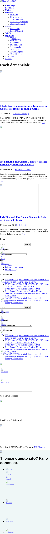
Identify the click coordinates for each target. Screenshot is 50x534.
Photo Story (15, 28)
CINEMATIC (16, 40)
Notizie (8, 10)
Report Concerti (16, 31)
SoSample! (14, 49)
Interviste (9, 12)
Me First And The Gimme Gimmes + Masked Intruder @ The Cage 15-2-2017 (23, 163)
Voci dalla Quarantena (19, 22)
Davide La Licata (20, 114)
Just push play (16, 47)
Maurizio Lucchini (22, 169)
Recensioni (9, 8)
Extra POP (14, 42)
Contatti (8, 59)
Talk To (8, 33)
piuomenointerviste (18, 24)
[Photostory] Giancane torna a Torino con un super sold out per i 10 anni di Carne (24, 107)
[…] (43, 123)
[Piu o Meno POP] (8, 1)
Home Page (10, 5)
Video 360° (9, 56)
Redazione (20, 225)
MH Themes (39, 447)
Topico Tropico (16, 52)
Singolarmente (16, 17)
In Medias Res (16, 45)
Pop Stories (9, 35)
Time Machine (16, 54)
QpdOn (13, 38)
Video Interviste (16, 19)
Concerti (8, 26)
